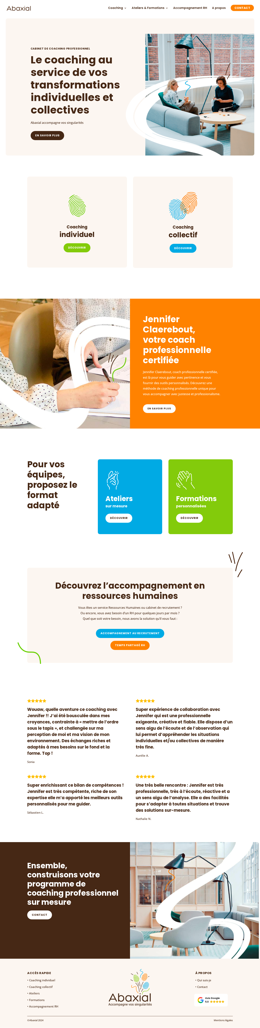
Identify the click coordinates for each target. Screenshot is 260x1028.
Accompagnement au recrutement (130, 633)
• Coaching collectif (40, 987)
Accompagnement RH (190, 8)
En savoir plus (47, 135)
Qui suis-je (204, 980)
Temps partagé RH (130, 645)
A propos (219, 8)
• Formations (36, 1000)
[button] (211, 1000)
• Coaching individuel (41, 980)
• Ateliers (33, 993)
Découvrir (77, 247)
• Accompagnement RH (42, 1006)
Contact (242, 8)
